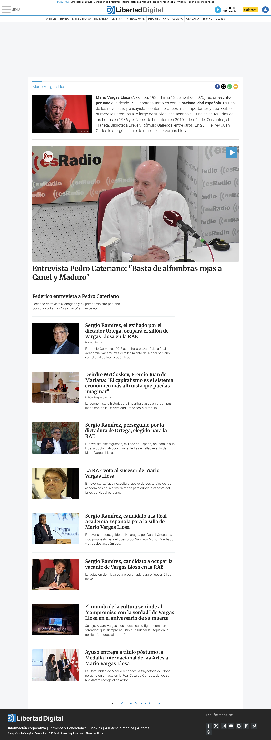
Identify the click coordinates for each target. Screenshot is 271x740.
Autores (143, 728)
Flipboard (246, 726)
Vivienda (181, 2)
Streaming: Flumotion (72, 733)
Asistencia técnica (119, 728)
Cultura (177, 18)
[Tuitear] (223, 86)
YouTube (231, 726)
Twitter (216, 726)
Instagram (224, 726)
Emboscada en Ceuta (81, 2)
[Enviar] (229, 86)
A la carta (192, 18)
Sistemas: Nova (94, 733)
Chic (166, 18)
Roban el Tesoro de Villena (201, 2)
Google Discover (239, 726)
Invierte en (101, 18)
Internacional (135, 18)
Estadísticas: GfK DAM (47, 733)
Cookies (95, 728)
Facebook (209, 726)
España (64, 18)
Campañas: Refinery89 (20, 733)
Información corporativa (27, 728)
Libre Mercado (81, 18)
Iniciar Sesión (265, 9)
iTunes (209, 732)
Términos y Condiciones (67, 728)
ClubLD (220, 18)
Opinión (51, 18)
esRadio (207, 18)
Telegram (254, 726)
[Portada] (135, 10)
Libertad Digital (107, 718)
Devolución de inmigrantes (107, 2)
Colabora (250, 10)
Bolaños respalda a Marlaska (136, 2)
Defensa (117, 18)
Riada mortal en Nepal (164, 2)
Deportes (154, 18)
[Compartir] (217, 86)
